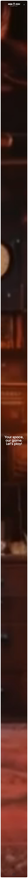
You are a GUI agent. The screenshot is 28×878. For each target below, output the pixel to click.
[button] (24, 4)
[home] (14, 4)
